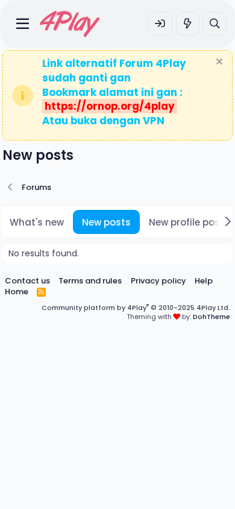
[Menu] (22, 24)
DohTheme (211, 316)
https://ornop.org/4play (109, 106)
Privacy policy (158, 280)
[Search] (215, 24)
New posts (106, 222)
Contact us (27, 280)
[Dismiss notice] (218, 63)
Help (204, 280)
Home (16, 291)
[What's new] (187, 24)
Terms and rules (90, 280)
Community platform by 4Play (136, 307)
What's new (37, 222)
